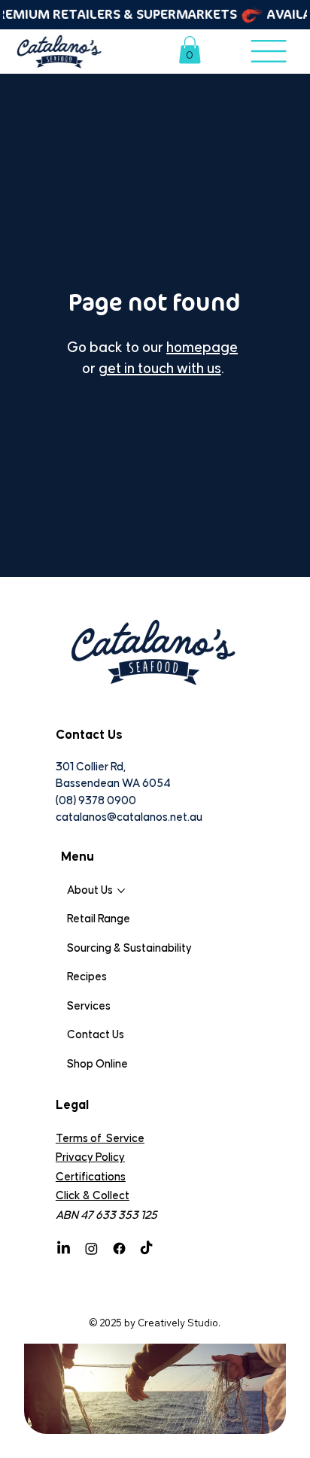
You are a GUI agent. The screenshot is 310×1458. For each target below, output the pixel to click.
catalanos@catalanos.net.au (129, 817)
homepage (202, 348)
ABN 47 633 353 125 (106, 1215)
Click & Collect (92, 1195)
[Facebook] (119, 1248)
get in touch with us (160, 369)
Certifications (91, 1177)
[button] (190, 49)
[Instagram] (91, 1248)
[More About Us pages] (121, 891)
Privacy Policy (90, 1157)
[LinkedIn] (63, 1248)
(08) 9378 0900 (96, 800)
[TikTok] (146, 1248)
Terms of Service (100, 1138)
